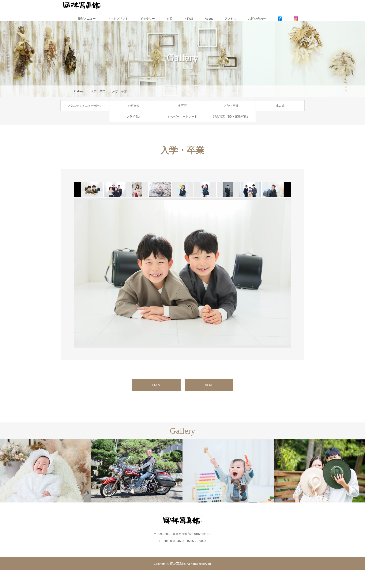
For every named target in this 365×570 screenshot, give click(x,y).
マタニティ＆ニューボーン (85, 105)
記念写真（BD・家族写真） (231, 116)
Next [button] (298, 273)
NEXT (209, 385)
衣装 (170, 18)
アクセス (230, 18)
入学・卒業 (231, 105)
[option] (91, 189)
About (209, 18)
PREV (156, 385)
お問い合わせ (257, 18)
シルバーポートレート (182, 116)
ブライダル (133, 116)
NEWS (188, 18)
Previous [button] (67, 273)
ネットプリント (118, 18)
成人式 (280, 105)
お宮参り (134, 105)
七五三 (182, 105)
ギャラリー (147, 18)
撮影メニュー (87, 18)
